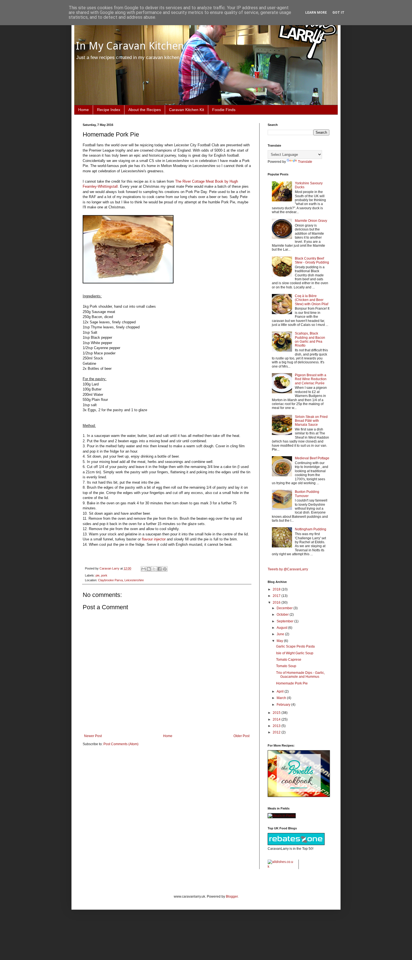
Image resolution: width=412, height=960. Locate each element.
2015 (277, 713)
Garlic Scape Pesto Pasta (295, 646)
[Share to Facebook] (159, 569)
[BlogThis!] (149, 569)
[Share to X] (154, 569)
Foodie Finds (223, 109)
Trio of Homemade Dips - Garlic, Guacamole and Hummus (300, 675)
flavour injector (154, 539)
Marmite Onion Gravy (311, 221)
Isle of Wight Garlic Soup (294, 653)
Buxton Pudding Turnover (307, 494)
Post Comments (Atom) (120, 744)
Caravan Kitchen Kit (186, 109)
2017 (277, 596)
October (283, 615)
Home (83, 109)
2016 (277, 602)
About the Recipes (144, 109)
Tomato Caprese (288, 660)
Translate (305, 162)
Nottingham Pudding (310, 529)
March (282, 698)
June (281, 634)
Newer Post (93, 736)
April (280, 691)
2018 (277, 589)
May (280, 641)
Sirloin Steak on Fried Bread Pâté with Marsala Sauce (311, 421)
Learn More (316, 13)
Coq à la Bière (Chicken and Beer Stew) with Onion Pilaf (311, 300)
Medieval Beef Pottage (312, 458)
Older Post (241, 736)
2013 (277, 726)
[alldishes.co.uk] (281, 867)
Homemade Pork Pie (292, 683)
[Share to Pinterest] (165, 569)
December (285, 608)
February (284, 705)
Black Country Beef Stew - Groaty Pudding (312, 260)
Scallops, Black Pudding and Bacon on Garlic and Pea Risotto (310, 339)
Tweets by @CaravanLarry (288, 569)
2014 (277, 719)
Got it (338, 13)
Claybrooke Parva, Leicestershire (121, 580)
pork (104, 575)
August (282, 628)
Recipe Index (108, 109)
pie (97, 575)
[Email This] (143, 569)
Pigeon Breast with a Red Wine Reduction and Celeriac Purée (311, 379)
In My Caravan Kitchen (130, 46)
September (285, 621)
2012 (277, 732)
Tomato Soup (286, 666)
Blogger (232, 896)
